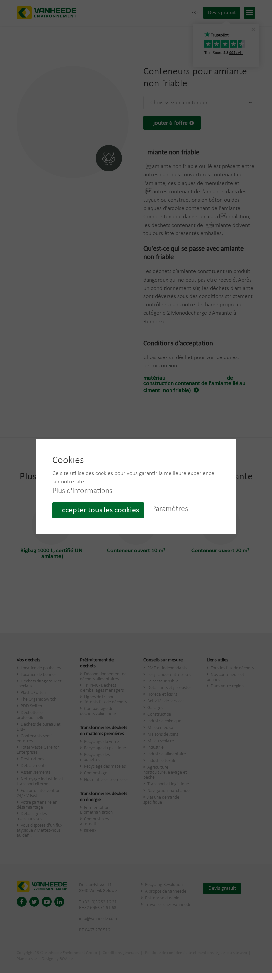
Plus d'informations (82, 491)
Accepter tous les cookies (98, 510)
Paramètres (170, 509)
